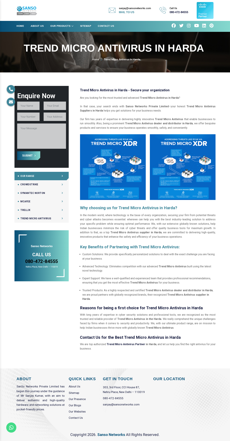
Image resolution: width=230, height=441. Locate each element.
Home (20, 26)
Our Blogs (75, 405)
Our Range (27, 176)
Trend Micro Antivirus (35, 218)
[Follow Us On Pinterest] (211, 26)
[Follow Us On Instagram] (189, 26)
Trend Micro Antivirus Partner (126, 344)
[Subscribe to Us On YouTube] (196, 26)
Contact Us (106, 26)
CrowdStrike (29, 184)
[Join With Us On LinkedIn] (204, 26)
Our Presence (77, 399)
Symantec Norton (32, 193)
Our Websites (77, 411)
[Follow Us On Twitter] (181, 26)
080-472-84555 (179, 12)
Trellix (25, 210)
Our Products (60, 26)
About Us (37, 26)
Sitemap (85, 26)
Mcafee (25, 201)
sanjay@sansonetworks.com (121, 404)
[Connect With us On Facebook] (174, 26)
